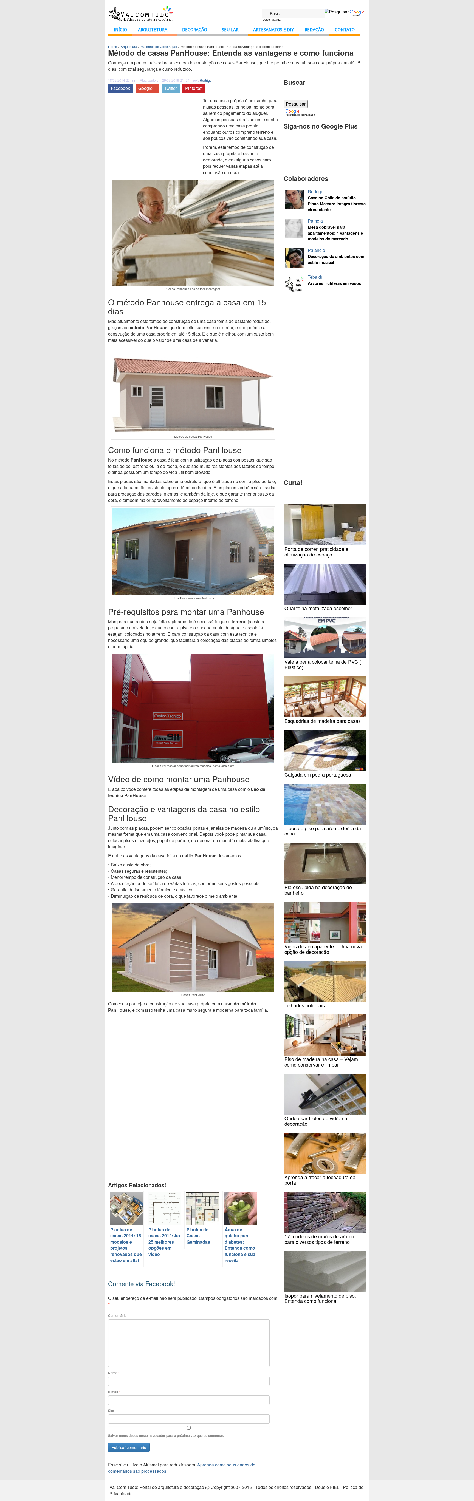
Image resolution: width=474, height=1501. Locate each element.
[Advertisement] (154, 138)
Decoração (195, 29)
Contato (345, 29)
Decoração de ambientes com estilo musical (336, 259)
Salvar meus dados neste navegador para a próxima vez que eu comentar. (166, 1435)
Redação (314, 29)
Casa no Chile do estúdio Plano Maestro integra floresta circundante (337, 203)
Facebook (120, 88)
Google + (147, 88)
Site (111, 1410)
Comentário (117, 1315)
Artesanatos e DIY (273, 29)
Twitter (170, 88)
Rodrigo (206, 80)
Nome (114, 1373)
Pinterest (193, 88)
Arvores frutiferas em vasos (334, 283)
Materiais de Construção (159, 46)
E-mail (114, 1391)
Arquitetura (153, 29)
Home (112, 46)
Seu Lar (230, 29)
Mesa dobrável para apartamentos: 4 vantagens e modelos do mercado (335, 233)
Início (120, 29)
